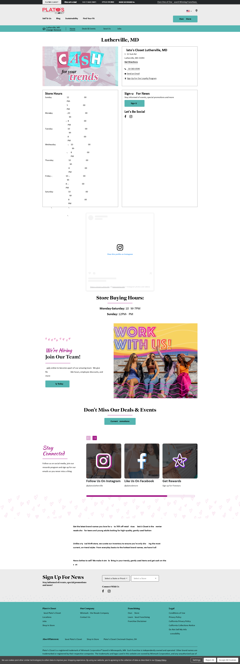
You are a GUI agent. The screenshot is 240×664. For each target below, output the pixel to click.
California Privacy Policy (180, 621)
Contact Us (85, 617)
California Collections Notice (182, 625)
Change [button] (49, 30)
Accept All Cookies (227, 660)
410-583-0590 (133, 69)
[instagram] (130, 116)
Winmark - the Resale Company (94, 613)
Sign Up (134, 103)
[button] (94, 438)
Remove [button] (57, 30)
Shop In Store (48, 625)
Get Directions (131, 62)
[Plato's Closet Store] (51, 2)
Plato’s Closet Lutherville (100, 287)
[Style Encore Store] (108, 2)
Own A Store (185, 19)
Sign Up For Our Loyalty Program (141, 78)
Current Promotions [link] (120, 421)
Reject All (210, 660)
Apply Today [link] (57, 384)
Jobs (44, 621)
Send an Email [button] (133, 74)
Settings (196, 660)
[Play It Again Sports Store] (89, 2)
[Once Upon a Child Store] (70, 2)
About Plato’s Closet (73, 639)
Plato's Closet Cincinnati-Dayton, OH (120, 639)
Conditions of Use (177, 613)
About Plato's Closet (51, 613)
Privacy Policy (175, 617)
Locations (46, 617)
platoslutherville (118, 287)
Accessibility (174, 634)
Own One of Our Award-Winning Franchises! (177, 2)
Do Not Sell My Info (178, 629)
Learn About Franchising (139, 617)
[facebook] (125, 116)
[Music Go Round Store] (127, 2)
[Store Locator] (197, 11)
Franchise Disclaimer (137, 621)
